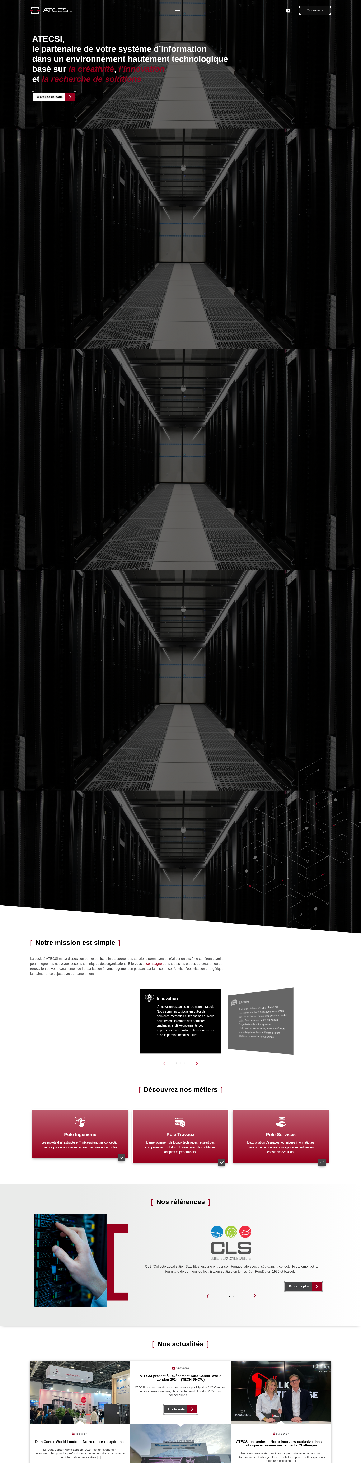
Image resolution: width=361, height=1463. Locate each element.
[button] (196, 1063)
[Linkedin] (288, 10)
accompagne (152, 964)
